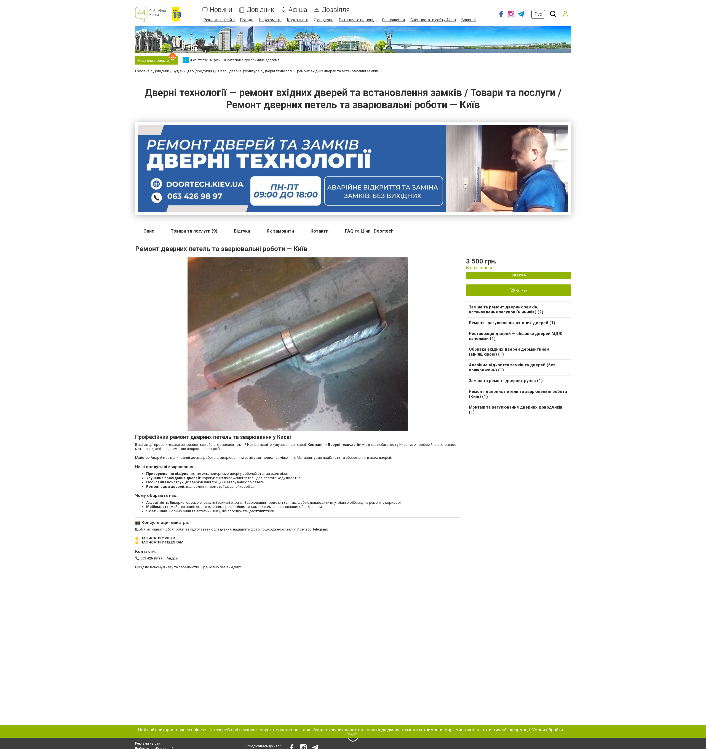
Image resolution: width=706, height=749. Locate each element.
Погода (246, 20)
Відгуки (242, 231)
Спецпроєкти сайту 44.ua (433, 20)
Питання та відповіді (357, 20)
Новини (221, 10)
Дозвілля (336, 10)
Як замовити (280, 231)
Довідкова (323, 20)
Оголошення (393, 20)
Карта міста (297, 20)
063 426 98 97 (151, 558)
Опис (148, 231)
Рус (538, 14)
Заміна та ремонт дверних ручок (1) (506, 380)
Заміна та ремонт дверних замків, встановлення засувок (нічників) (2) (506, 309)
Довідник (260, 10)
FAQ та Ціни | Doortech (369, 231)
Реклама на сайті (219, 20)
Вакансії (468, 20)
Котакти (319, 231)
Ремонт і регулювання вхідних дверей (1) (512, 322)
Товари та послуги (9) (194, 231)
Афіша (297, 10)
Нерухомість (270, 20)
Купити (521, 290)
